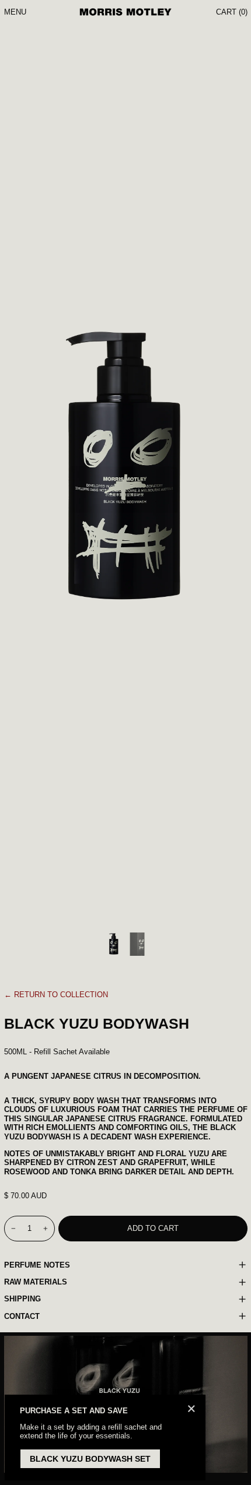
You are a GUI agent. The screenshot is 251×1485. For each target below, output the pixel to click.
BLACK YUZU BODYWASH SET (90, 1458)
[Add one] (45, 1228)
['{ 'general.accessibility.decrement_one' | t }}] (13, 1228)
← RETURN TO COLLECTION (56, 994)
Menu (15, 12)
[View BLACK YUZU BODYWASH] (113, 944)
